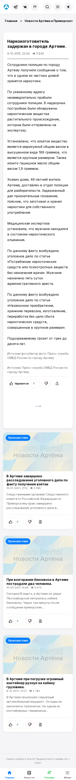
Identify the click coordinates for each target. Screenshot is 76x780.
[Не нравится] (46, 383)
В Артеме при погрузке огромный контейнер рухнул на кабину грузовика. (34, 683)
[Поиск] (47, 6)
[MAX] (35, 7)
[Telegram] (15, 7)
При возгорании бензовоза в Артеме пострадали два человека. (37, 582)
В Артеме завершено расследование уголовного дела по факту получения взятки (37, 480)
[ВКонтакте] (25, 7)
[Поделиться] (57, 383)
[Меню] (57, 6)
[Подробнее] (40, 522)
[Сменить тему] (68, 6)
